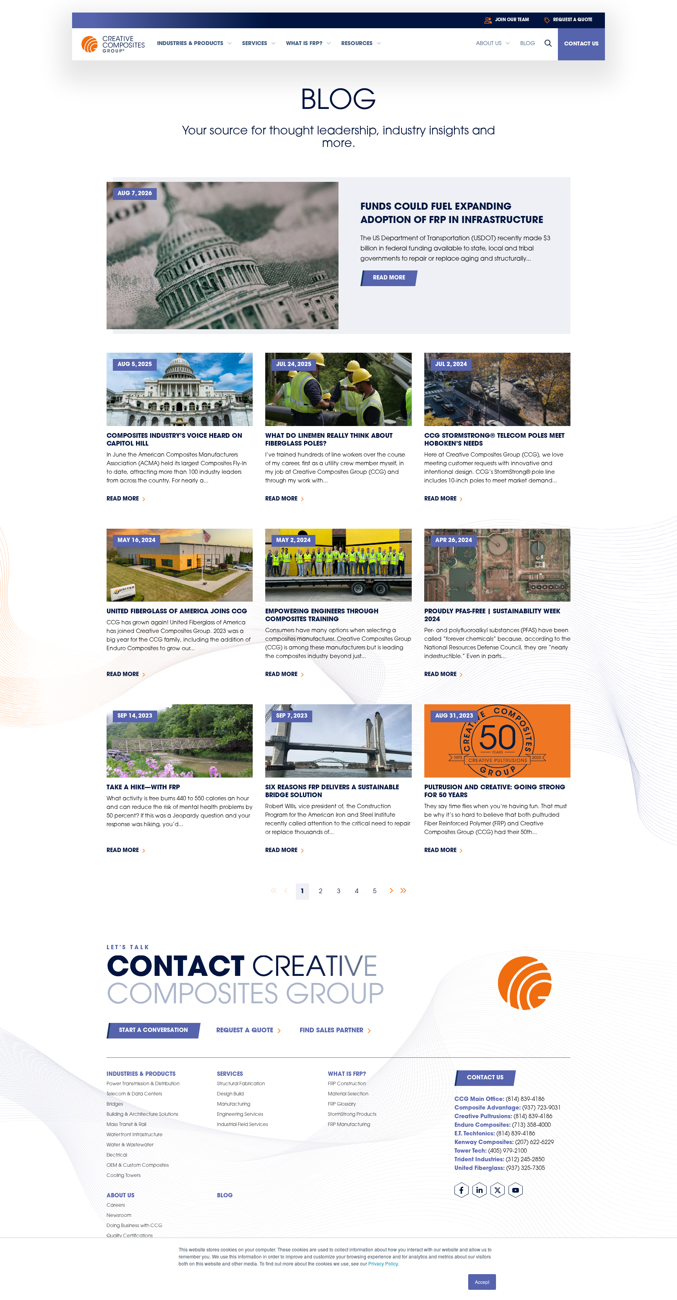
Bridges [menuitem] (115, 1104)
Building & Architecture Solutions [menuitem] (142, 1114)
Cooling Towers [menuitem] (124, 1175)
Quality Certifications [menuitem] (130, 1236)
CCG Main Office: (479, 1099)
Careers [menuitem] (116, 1205)
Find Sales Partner (331, 1031)
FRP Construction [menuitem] (347, 1084)
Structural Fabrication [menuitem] (241, 1084)
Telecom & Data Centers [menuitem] (134, 1094)
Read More (389, 278)
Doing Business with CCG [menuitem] (134, 1226)
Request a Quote (244, 1031)
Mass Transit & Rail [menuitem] (126, 1124)
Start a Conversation (153, 1030)
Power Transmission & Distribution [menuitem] (143, 1084)
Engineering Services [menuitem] (240, 1114)
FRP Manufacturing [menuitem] (349, 1124)
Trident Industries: (479, 1160)
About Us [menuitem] (120, 1196)
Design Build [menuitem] (230, 1094)
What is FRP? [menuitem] (347, 1074)
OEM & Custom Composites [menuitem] (138, 1165)
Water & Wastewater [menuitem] (130, 1145)
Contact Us (581, 44)
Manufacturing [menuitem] (233, 1104)
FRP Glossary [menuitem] (342, 1104)
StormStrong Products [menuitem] (352, 1114)
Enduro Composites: (482, 1125)
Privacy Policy (383, 1263)
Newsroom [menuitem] (119, 1215)
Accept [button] (482, 1281)
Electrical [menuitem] (117, 1155)
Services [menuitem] (230, 1074)
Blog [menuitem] (225, 1196)
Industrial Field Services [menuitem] (242, 1124)
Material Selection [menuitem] (348, 1094)
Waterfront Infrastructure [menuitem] (135, 1135)
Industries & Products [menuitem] (141, 1074)
